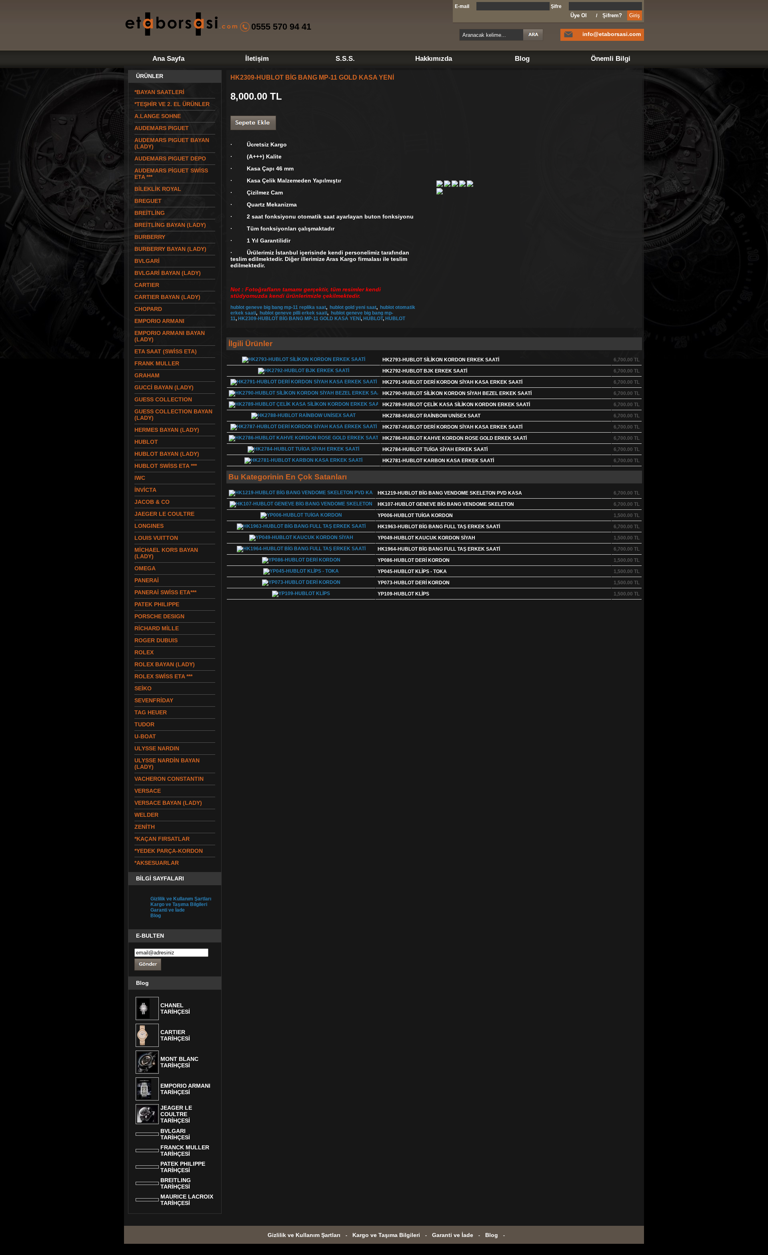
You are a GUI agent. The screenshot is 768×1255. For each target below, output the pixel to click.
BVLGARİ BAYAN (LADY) (167, 273)
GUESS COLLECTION (163, 399)
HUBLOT (373, 318)
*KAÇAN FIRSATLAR (162, 839)
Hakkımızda (433, 58)
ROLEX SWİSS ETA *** (163, 676)
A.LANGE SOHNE (157, 116)
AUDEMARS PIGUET (161, 128)
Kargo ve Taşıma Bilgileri (178, 904)
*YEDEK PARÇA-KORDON (168, 851)
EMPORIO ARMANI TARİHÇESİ (185, 1089)
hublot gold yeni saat (352, 307)
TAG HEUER (150, 712)
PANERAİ (146, 580)
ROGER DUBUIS (156, 640)
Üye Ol (578, 15)
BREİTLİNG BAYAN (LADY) (170, 225)
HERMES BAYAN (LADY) (166, 430)
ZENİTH (144, 827)
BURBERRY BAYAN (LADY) (170, 249)
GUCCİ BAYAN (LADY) (164, 387)
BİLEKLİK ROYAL (157, 189)
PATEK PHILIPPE (156, 604)
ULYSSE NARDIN (156, 748)
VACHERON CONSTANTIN (169, 779)
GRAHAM (147, 375)
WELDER (146, 815)
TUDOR (144, 724)
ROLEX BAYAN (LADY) (164, 664)
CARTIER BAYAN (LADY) (167, 297)
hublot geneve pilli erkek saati (292, 313)
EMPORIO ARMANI (159, 321)
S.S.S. (345, 58)
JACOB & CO (152, 502)
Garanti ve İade (167, 910)
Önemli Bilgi (610, 58)
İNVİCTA (145, 490)
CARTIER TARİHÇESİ (175, 1035)
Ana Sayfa (168, 58)
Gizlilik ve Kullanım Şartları (180, 899)
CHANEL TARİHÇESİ (175, 1008)
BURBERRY (149, 237)
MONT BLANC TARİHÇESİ (179, 1062)
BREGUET (148, 201)
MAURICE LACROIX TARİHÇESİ (186, 1199)
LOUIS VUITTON (156, 538)
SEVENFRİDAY (153, 700)
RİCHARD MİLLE (156, 628)
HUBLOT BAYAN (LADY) (166, 454)
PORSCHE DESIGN (159, 616)
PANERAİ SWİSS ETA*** (165, 592)
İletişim (257, 58)
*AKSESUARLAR (156, 863)
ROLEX (144, 652)
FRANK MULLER (156, 363)
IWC (139, 478)
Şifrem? (612, 15)
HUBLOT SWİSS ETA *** (165, 466)
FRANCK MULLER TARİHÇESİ (184, 1150)
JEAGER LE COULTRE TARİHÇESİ (176, 1114)
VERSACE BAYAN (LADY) (168, 803)
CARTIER (146, 285)
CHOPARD (148, 309)
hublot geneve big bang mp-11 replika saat (278, 307)
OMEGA (145, 568)
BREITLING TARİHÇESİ (175, 1183)
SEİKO (143, 688)
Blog (522, 58)
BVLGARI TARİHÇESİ (175, 1134)
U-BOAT (145, 736)
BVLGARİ (147, 261)
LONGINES (149, 526)
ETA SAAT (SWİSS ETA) (165, 351)
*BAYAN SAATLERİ (159, 92)
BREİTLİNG (149, 213)
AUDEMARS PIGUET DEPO (170, 158)
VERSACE (147, 791)
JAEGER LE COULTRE (164, 514)
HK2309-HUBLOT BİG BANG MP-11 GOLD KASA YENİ (299, 318)
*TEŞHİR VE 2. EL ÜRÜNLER (172, 104)
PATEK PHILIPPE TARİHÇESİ (182, 1167)
